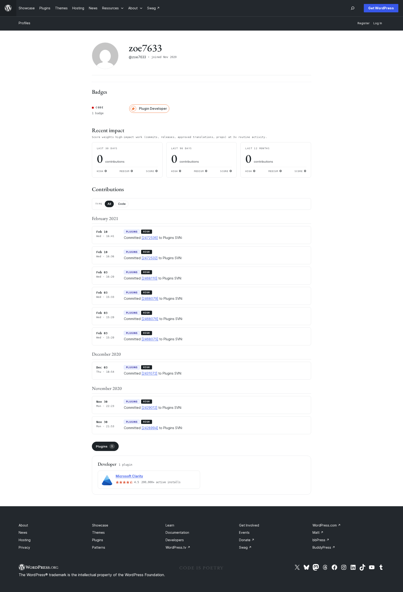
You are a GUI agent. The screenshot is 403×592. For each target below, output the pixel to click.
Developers (175, 540)
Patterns (98, 547)
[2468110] (149, 278)
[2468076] (150, 319)
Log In (377, 23)
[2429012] (149, 408)
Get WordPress (381, 8)
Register (364, 23)
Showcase (100, 525)
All (109, 204)
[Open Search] (352, 8)
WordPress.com (327, 525)
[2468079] (150, 298)
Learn (170, 525)
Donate (246, 540)
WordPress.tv (178, 547)
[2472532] (150, 258)
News (23, 532)
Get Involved (249, 525)
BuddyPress (324, 547)
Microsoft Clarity (129, 476)
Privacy (24, 547)
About (23, 525)
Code (122, 204)
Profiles (24, 23)
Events (244, 532)
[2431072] (149, 373)
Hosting (25, 540)
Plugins (104, 446)
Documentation (177, 532)
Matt (318, 532)
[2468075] (150, 339)
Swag (245, 547)
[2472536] (150, 238)
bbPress (321, 540)
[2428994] (150, 428)
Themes (98, 532)
